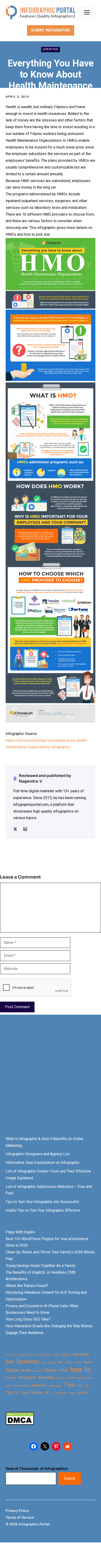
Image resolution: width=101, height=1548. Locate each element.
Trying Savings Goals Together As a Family (40, 1265)
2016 (22, 1355)
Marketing (46, 1377)
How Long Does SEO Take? (28, 1319)
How (63, 1370)
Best (10, 1362)
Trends (36, 1392)
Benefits (81, 1354)
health (26, 1370)
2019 (47, 1355)
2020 (56, 1355)
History (37, 1370)
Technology (55, 1385)
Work (72, 1393)
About (66, 1355)
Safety (81, 1377)
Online (71, 1377)
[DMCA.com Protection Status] (20, 1423)
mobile (61, 1377)
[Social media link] (15, 829)
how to (80, 1369)
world (82, 1392)
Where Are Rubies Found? (27, 1285)
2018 (39, 1355)
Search (69, 1478)
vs (52, 1393)
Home (50, 1370)
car (60, 1362)
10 (7, 1355)
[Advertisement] (50, 1080)
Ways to (61, 1393)
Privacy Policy (17, 1511)
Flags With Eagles (20, 1232)
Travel (24, 1393)
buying (51, 1362)
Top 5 (87, 1385)
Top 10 (11, 1392)
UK (46, 1392)
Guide (12, 1370)
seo (89, 1377)
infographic (27, 1378)
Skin (8, 1385)
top (79, 1386)
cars (78, 1362)
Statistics (39, 1385)
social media (21, 1385)
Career (69, 1362)
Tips (69, 1385)
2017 (30, 1355)
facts (88, 1362)
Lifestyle (50, 49)
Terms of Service (20, 1517)
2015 (14, 1355)
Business (28, 1361)
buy (43, 1362)
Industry (11, 1377)
